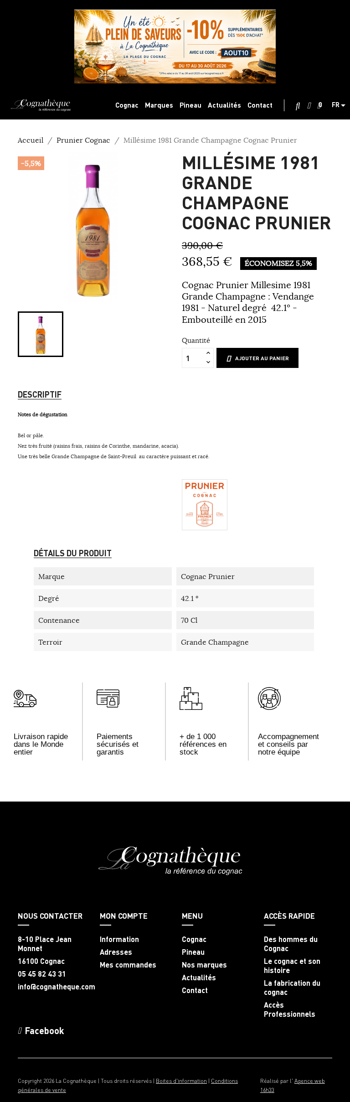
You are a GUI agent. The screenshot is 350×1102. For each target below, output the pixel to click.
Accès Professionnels (289, 1009)
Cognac (194, 939)
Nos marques (204, 964)
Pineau (193, 952)
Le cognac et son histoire (292, 966)
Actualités (199, 977)
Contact (195, 990)
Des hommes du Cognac (291, 944)
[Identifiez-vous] (308, 105)
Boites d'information (181, 1080)
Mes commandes (128, 964)
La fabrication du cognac (292, 987)
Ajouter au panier (262, 358)
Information (119, 939)
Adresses (116, 952)
